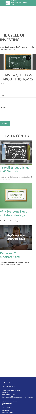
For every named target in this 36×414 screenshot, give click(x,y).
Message (3, 107)
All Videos (5, 410)
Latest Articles (7, 407)
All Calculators (7, 412)
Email (2, 95)
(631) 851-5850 (10, 386)
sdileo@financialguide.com (9, 402)
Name (2, 83)
